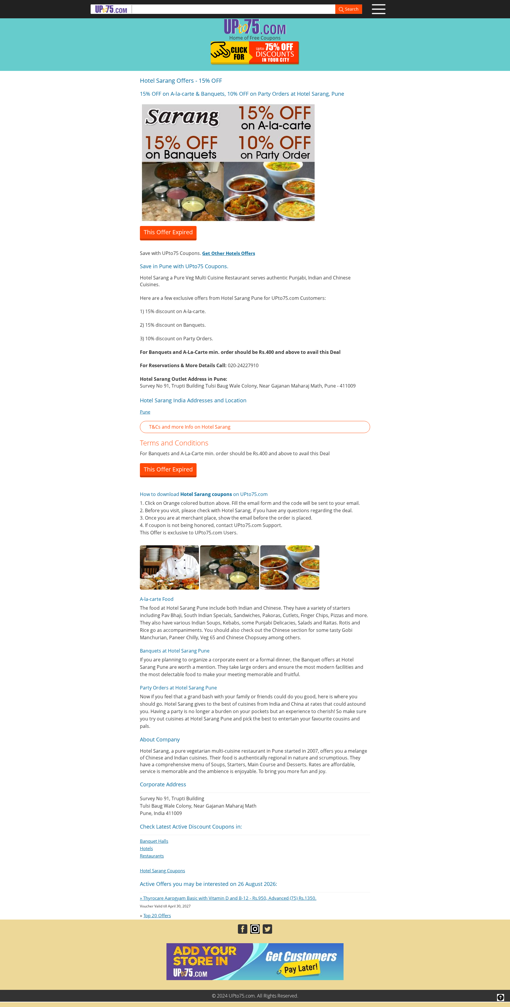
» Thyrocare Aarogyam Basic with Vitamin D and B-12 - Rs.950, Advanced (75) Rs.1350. (228, 898)
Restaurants (152, 856)
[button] (255, 427)
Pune (145, 412)
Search (351, 9)
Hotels (146, 848)
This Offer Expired (168, 232)
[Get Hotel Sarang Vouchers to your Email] (228, 162)
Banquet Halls (154, 841)
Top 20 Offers (157, 915)
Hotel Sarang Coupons (162, 870)
